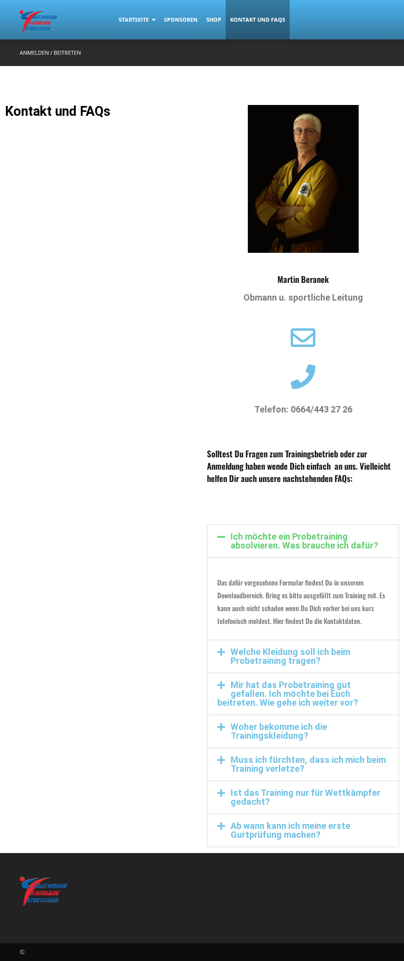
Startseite (134, 19)
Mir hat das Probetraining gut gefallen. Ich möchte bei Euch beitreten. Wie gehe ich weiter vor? (287, 694)
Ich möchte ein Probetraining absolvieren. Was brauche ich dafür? (304, 540)
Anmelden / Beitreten (50, 52)
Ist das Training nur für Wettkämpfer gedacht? (305, 797)
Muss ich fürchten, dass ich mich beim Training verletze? (308, 764)
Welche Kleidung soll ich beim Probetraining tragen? (290, 656)
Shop (213, 19)
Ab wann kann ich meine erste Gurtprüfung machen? (290, 830)
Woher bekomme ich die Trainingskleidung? (279, 731)
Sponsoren (181, 19)
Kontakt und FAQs (257, 19)
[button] (303, 541)
